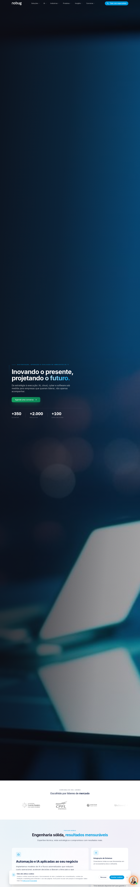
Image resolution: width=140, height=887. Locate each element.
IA (44, 3)
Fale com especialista (118, 3)
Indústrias (54, 3)
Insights (78, 3)
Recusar (103, 877)
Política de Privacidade (29, 880)
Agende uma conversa (24, 400)
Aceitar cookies (117, 877)
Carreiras (89, 3)
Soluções (34, 3)
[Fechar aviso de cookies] (127, 877)
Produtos (66, 3)
